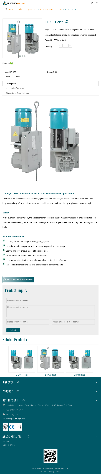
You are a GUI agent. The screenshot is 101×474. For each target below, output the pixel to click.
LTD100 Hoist (21, 375)
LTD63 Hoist (50, 375)
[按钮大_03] (18, 279)
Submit (13, 330)
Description (11, 83)
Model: (7, 72)
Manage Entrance (55, 472)
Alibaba (5, 441)
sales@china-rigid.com (15, 419)
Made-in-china (8, 445)
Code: (6, 76)
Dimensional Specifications (17, 93)
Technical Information (15, 88)
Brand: (50, 72)
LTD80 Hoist (79, 375)
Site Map (43, 472)
